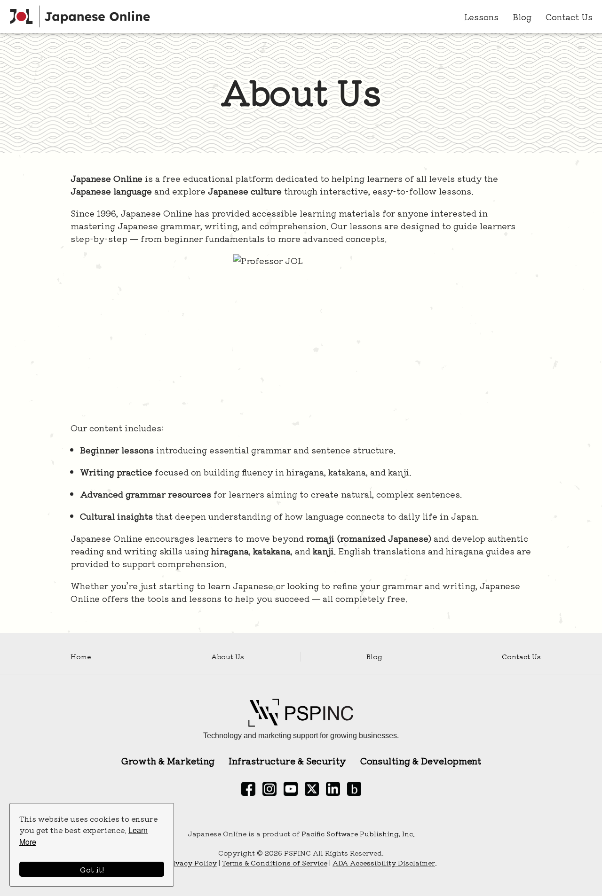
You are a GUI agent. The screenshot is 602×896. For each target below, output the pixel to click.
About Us (227, 656)
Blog (522, 16)
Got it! (92, 869)
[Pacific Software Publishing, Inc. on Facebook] (248, 789)
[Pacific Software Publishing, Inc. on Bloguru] (354, 789)
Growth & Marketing (167, 760)
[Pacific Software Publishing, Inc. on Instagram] (269, 789)
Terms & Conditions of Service (274, 862)
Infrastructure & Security (287, 760)
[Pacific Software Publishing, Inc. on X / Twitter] (312, 789)
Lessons (481, 16)
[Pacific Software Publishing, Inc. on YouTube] (291, 789)
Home (81, 656)
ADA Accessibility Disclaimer (384, 862)
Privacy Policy (191, 862)
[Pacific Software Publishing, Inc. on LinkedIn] (333, 789)
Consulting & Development (420, 760)
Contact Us (569, 16)
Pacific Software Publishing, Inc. (358, 833)
